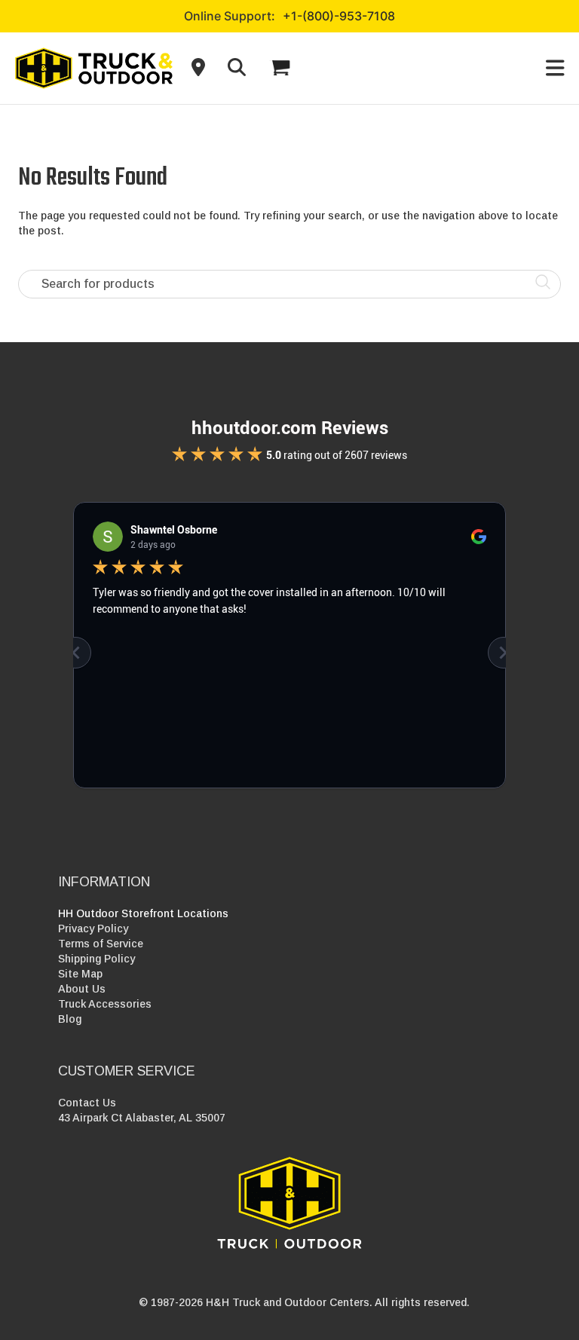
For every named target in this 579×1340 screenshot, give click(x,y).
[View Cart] (280, 68)
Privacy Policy (93, 928)
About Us (82, 989)
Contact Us (87, 1103)
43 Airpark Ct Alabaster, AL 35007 (141, 1118)
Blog (69, 1019)
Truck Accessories (105, 1004)
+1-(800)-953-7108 (339, 15)
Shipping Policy (96, 959)
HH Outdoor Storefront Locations (143, 913)
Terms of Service (100, 944)
